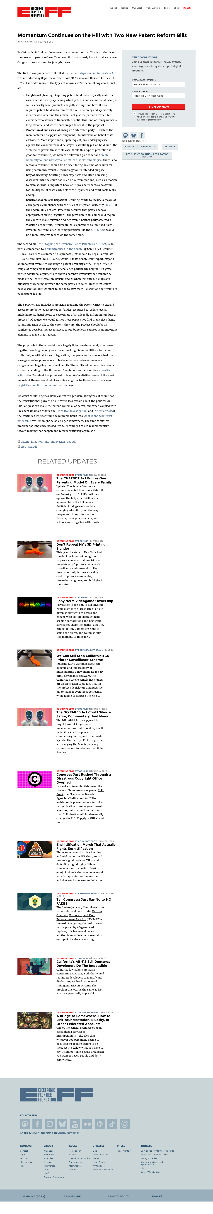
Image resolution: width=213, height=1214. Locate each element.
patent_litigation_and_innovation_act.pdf (48, 441)
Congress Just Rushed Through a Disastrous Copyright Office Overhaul (83, 778)
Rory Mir (83, 541)
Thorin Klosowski (88, 1012)
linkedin (100, 1124)
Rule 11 (109, 204)
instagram (50, 1124)
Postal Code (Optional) (144, 80)
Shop (176, 8)
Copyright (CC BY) (32, 1196)
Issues (124, 8)
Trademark (72, 1196)
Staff (46, 1173)
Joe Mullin (84, 475)
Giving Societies (149, 1158)
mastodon (25, 1124)
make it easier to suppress (72, 732)
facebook (37, 1124)
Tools (167, 8)
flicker (87, 1124)
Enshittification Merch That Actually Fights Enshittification (86, 847)
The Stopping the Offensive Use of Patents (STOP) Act (72, 243)
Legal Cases (99, 1162)
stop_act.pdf (29, 446)
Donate (187, 8)
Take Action (153, 8)
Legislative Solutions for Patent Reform (42, 385)
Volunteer (49, 1154)
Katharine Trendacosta (92, 894)
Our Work (137, 8)
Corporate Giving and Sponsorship (152, 1163)
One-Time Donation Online (154, 1154)
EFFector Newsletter (103, 1169)
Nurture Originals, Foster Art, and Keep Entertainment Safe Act (79, 915)
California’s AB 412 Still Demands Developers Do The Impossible (83, 964)
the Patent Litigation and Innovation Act (90, 73)
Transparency (75, 1162)
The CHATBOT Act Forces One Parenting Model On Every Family (84, 480)
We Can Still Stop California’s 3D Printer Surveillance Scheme (82, 658)
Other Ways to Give (150, 1172)
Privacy (71, 1154)
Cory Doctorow (87, 841)
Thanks (157, 1196)
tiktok (112, 1124)
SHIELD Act (98, 229)
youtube (75, 1124)
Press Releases (100, 1154)
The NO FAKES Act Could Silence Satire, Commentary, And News (83, 714)
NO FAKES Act (71, 720)
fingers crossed (104, 410)
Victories (48, 1158)
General (24, 1151)
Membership (26, 1162)
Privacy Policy (118, 1196)
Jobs (46, 1169)
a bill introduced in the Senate (64, 248)
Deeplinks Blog (65, 475)
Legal (22, 1154)
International (74, 1166)
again (91, 969)
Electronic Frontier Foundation (44, 13)
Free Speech (74, 1151)
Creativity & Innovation (140, 146)
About (113, 8)
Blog (95, 1151)
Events (96, 1158)
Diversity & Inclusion (54, 1177)
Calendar (48, 1151)
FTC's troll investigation (71, 410)
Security (24, 1158)
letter (59, 744)
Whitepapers (99, 1166)
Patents (170, 146)
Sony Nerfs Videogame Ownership (84, 601)
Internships (49, 1166)
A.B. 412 (77, 973)
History (47, 1162)
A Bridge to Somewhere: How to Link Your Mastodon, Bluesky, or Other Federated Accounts (83, 1020)
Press (23, 1166)
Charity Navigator (68, 1132)
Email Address (140, 91)
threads (125, 1124)
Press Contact (124, 1151)
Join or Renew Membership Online (158, 1151)
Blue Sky (62, 1124)
